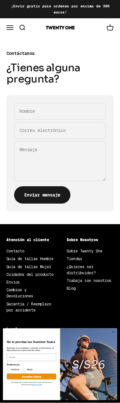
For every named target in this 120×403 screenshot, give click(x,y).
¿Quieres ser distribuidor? (81, 270)
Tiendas (74, 258)
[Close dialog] (113, 332)
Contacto (15, 251)
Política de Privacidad (36, 384)
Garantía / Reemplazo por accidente (28, 307)
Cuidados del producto (29, 274)
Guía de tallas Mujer (28, 266)
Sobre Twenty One (84, 251)
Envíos (13, 282)
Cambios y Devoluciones (19, 293)
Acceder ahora (31, 376)
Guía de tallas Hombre (29, 258)
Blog (71, 288)
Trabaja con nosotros (89, 280)
